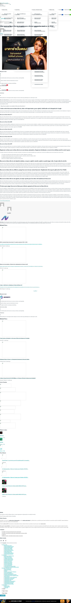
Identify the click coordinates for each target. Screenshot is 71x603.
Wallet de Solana (54, 22)
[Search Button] (10, 22)
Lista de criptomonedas (8, 565)
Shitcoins (5, 570)
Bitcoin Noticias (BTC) (7, 18)
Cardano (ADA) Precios (8, 557)
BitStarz (1, 435)
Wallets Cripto (51, 9)
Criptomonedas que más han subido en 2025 (11, 567)
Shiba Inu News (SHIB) (8, 548)
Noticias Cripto (4, 9)
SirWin (1, 442)
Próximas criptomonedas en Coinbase (10, 574)
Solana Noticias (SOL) (8, 551)
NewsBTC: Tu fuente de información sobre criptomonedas (11, 531)
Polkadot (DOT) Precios (8, 562)
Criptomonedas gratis (7, 580)
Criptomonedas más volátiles (38, 84)
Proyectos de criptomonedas (8, 573)
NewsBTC (1, 33)
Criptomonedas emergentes (8, 579)
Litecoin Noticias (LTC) (8, 552)
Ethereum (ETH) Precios (8, 560)
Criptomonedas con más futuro (9, 578)
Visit (4, 437)
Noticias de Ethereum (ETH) (9, 546)
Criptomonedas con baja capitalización (10, 577)
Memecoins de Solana (37, 22)
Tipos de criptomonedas (8, 563)
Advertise (2, 595)
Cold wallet (6, 587)
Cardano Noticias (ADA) (7, 35)
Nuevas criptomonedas (37, 35)
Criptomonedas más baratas (38, 80)
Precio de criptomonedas (8, 564)
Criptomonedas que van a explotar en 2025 (11, 575)
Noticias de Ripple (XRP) (8, 547)
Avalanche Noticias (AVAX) (9, 553)
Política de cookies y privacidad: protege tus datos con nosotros (12, 535)
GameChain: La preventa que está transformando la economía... (16, 460)
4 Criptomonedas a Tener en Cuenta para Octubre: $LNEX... (15, 468)
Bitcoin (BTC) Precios (20, 22)
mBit (1, 448)
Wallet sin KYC (54, 18)
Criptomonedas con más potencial (9, 581)
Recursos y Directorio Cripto (37, 9)
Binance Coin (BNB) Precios (21, 18)
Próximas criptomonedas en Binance (10, 571)
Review (1, 437)
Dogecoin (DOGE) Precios (21, 35)
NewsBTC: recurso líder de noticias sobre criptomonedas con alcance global (14, 533)
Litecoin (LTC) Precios (8, 561)
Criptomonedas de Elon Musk (38, 76)
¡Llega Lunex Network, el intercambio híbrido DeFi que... (14, 485)
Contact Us (4, 534)
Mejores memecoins (37, 18)
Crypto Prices (17, 9)
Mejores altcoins (7, 576)
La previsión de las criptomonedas (9, 566)
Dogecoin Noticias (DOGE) (8, 550)
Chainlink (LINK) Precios (8, 558)
